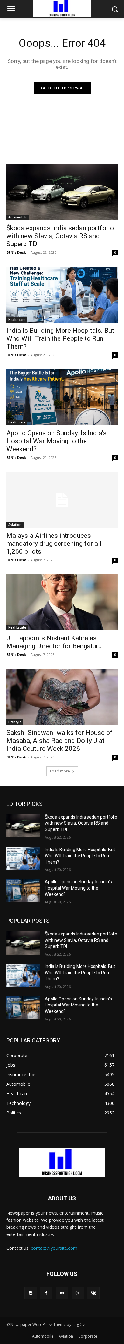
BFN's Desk (16, 252)
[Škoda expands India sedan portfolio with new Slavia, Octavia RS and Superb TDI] (62, 192)
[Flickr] (62, 1293)
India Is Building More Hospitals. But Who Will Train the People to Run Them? (60, 338)
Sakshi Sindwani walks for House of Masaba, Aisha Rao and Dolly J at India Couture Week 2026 (59, 740)
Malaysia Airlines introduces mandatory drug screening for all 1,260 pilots (54, 543)
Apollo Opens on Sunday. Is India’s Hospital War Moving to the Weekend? (56, 441)
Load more (60, 771)
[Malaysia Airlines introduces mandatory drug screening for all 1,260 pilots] (62, 500)
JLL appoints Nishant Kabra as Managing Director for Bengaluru (54, 642)
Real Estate (17, 627)
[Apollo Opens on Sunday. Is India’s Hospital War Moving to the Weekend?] (62, 397)
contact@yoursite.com (54, 1248)
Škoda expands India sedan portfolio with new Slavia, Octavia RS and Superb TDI (60, 236)
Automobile (17, 217)
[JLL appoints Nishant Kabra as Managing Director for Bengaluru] (62, 602)
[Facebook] (46, 1293)
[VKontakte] (93, 1293)
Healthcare (16, 319)
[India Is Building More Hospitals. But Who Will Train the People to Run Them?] (62, 295)
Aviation (15, 525)
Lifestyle (14, 722)
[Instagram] (78, 1293)
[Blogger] (30, 1293)
